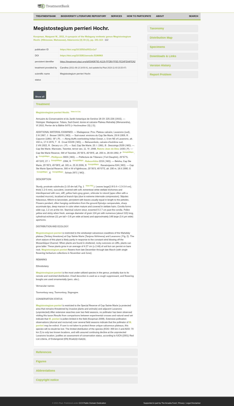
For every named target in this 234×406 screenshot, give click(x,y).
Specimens (157, 46)
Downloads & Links (163, 56)
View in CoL (76, 112)
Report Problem (160, 74)
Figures (41, 361)
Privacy (181, 403)
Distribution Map (161, 37)
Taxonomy (157, 28)
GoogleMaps (128, 152)
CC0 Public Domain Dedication (92, 403)
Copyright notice (47, 379)
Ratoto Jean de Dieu (108, 148)
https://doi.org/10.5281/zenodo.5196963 (81, 55)
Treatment (43, 104)
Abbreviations (45, 370)
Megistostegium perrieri (49, 233)
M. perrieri (54, 319)
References (43, 352)
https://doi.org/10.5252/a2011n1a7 (78, 49)
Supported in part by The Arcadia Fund (160, 403)
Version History (160, 65)
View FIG (89, 186)
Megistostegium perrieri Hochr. (52, 112)
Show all (39, 96)
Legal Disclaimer (193, 403)
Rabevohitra (92, 161)
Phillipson (57, 157)
